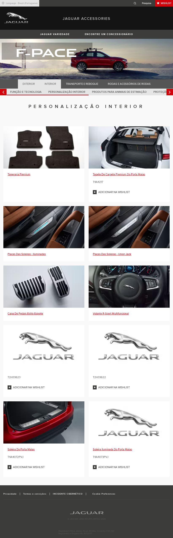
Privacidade (9, 494)
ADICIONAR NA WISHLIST (114, 192)
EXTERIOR (29, 84)
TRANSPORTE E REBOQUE (82, 84)
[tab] (29, 84)
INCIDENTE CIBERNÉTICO (68, 494)
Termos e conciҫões (34, 494)
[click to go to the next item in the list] (169, 92)
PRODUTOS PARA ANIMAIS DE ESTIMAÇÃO (119, 92)
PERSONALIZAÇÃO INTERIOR (66, 92)
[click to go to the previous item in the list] (3, 92)
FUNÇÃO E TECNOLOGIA (26, 92)
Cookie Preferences (103, 494)
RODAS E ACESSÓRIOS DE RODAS (129, 84)
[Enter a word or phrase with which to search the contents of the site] (143, 3)
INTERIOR (50, 84)
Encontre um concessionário (109, 34)
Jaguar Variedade (55, 34)
